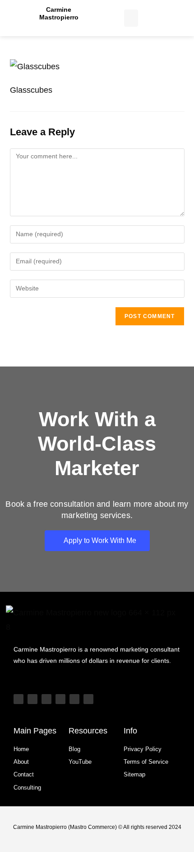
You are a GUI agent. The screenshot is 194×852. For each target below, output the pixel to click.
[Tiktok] (32, 699)
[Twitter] (74, 699)
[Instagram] (46, 699)
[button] (131, 18)
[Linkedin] (60, 699)
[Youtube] (18, 699)
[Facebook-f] (88, 699)
